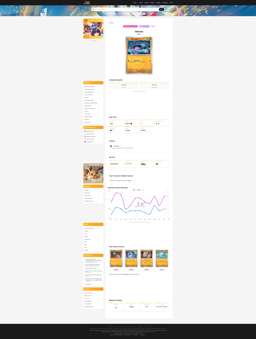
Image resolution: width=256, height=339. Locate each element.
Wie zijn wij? (140, 326)
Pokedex (147, 2)
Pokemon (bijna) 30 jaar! (91, 268)
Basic (111, 123)
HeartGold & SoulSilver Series (90, 103)
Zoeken (161, 9)
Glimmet (130, 180)
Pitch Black (86, 190)
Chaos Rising (87, 193)
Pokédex (86, 231)
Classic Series (87, 122)
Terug (110, 23)
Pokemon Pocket (90, 139)
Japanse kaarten (90, 133)
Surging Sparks (144, 26)
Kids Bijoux (143, 334)
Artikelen (158, 2)
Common (127, 130)
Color (85, 242)
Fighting (127, 123)
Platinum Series (87, 105)
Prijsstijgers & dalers (89, 306)
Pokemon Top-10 (88, 295)
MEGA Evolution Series (89, 86)
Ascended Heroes (88, 198)
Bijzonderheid (87, 239)
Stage (85, 244)
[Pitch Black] (93, 29)
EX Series (86, 111)
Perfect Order (87, 195)
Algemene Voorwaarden (127, 326)
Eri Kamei (143, 130)
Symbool (86, 250)
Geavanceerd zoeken (89, 228)
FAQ (135, 326)
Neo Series (86, 119)
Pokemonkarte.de (127, 334)
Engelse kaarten (90, 131)
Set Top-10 (86, 298)
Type (85, 247)
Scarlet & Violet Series (89, 89)
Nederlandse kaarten (91, 136)
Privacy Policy (111, 326)
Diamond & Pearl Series (89, 108)
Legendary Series (88, 116)
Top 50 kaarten (87, 304)
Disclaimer (118, 326)
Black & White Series (88, 100)
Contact (146, 326)
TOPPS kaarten (89, 141)
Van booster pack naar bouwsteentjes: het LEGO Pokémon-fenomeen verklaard (94, 261)
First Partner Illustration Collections (93, 274)
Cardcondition (136, 334)
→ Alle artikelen (87, 284)
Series (135, 2)
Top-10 (171, 2)
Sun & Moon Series (88, 94)
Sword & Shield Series (89, 92)
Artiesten (86, 236)
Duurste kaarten (87, 301)
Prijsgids (152, 2)
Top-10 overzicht (88, 293)
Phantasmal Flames (88, 201)
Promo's (141, 2)
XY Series (86, 97)
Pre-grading (164, 2)
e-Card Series (87, 114)
